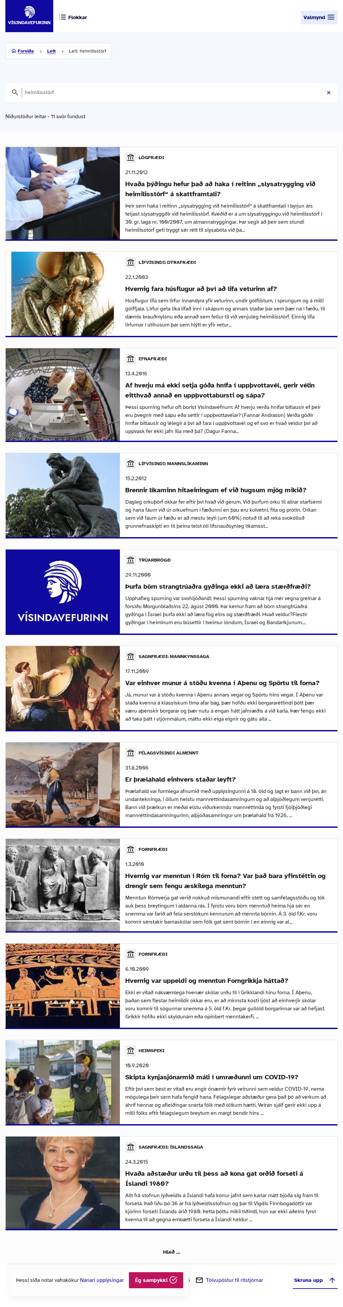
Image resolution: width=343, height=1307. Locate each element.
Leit (51, 51)
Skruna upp (308, 1280)
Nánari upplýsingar (102, 1280)
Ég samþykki (152, 1280)
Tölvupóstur (234, 1280)
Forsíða (26, 51)
